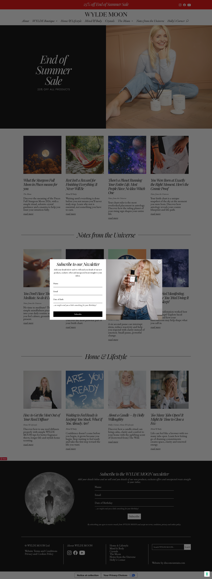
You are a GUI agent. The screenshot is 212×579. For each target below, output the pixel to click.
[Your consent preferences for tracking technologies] (207, 574)
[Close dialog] (159, 261)
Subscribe (78, 314)
